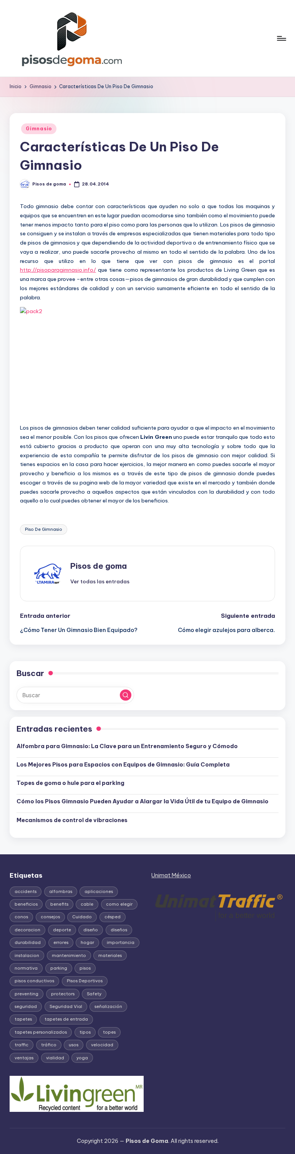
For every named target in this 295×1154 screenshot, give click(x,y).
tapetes (23, 1019)
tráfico (48, 1044)
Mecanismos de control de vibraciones (73, 820)
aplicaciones (99, 891)
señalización (108, 1006)
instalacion (27, 955)
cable (87, 904)
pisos (85, 968)
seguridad (26, 1006)
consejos (50, 916)
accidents (25, 891)
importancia (120, 942)
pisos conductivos (34, 980)
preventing (26, 993)
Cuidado (82, 916)
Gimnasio (39, 128)
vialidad (55, 1057)
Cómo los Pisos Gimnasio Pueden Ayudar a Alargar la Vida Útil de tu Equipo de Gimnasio (142, 801)
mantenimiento (69, 955)
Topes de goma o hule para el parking (70, 783)
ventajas (24, 1057)
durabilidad (28, 942)
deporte (62, 929)
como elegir (119, 904)
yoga (82, 1057)
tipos (85, 1032)
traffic (21, 1044)
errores (60, 942)
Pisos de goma (98, 566)
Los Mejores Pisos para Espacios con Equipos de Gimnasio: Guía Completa (123, 764)
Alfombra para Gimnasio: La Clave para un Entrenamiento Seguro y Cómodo (127, 746)
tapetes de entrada (66, 1019)
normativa (26, 968)
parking (58, 968)
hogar (87, 942)
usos (73, 1044)
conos (21, 916)
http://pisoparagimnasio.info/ (58, 269)
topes (109, 1032)
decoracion (27, 929)
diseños (119, 929)
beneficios (26, 904)
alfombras (60, 891)
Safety (94, 993)
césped (112, 916)
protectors (63, 993)
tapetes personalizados (41, 1032)
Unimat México (171, 875)
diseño (90, 929)
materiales (110, 955)
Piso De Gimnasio (43, 529)
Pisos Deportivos (85, 980)
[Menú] (281, 38)
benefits (59, 904)
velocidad (102, 1044)
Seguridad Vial (66, 1006)
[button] (99, 581)
